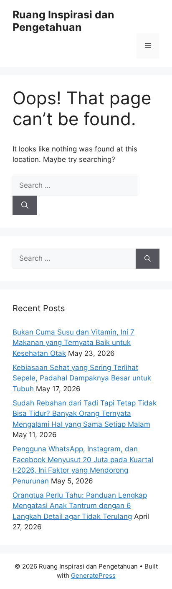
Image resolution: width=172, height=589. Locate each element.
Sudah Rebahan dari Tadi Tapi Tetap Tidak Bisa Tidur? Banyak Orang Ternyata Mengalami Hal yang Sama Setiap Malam (85, 413)
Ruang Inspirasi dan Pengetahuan (63, 20)
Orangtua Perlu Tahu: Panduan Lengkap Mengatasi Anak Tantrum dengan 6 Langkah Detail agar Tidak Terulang (80, 506)
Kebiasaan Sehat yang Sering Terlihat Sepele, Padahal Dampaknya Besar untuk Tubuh (82, 378)
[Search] (25, 206)
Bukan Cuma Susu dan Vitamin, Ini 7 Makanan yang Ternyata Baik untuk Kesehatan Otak (73, 342)
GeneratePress (93, 575)
